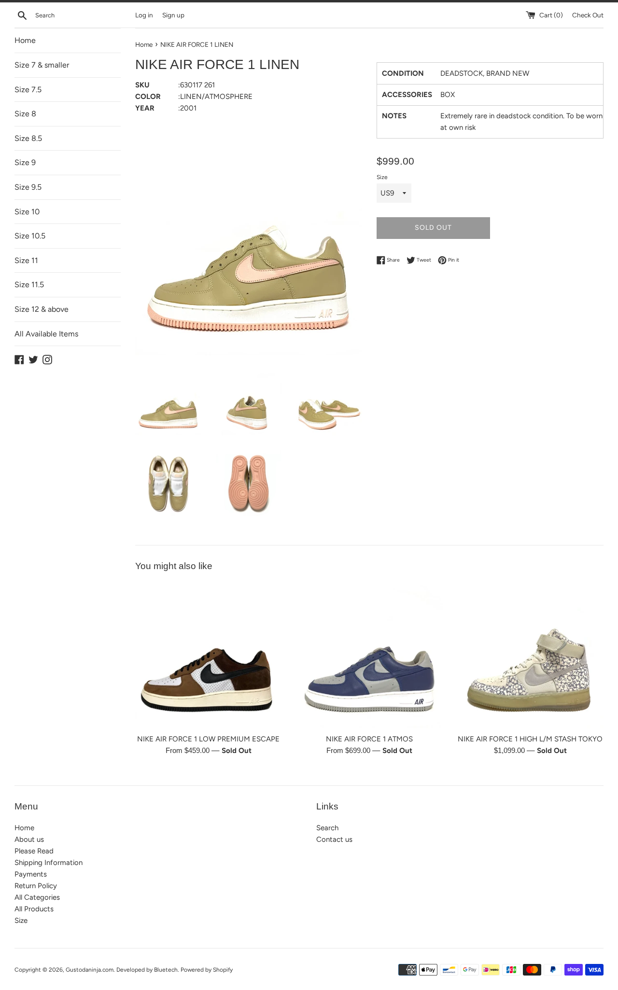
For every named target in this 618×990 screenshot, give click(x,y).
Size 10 (27, 211)
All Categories (37, 897)
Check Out (588, 15)
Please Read (34, 851)
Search (327, 827)
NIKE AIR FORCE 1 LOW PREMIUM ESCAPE (208, 739)
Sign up (173, 15)
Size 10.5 (29, 235)
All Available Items (46, 333)
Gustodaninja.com (89, 969)
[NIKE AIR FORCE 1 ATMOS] (369, 655)
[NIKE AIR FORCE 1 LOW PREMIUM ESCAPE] (208, 655)
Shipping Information (48, 862)
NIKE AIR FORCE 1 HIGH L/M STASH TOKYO (530, 739)
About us (29, 839)
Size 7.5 (28, 89)
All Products (34, 909)
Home (25, 40)
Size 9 (25, 162)
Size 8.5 (28, 138)
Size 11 (26, 260)
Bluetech (166, 969)
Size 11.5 (29, 284)
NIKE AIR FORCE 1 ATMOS (369, 739)
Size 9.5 (28, 187)
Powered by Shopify (207, 969)
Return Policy (35, 885)
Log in (144, 15)
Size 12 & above (41, 309)
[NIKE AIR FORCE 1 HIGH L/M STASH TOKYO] (530, 655)
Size (382, 177)
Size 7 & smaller (41, 65)
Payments (30, 874)
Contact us (334, 839)
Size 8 (25, 113)
